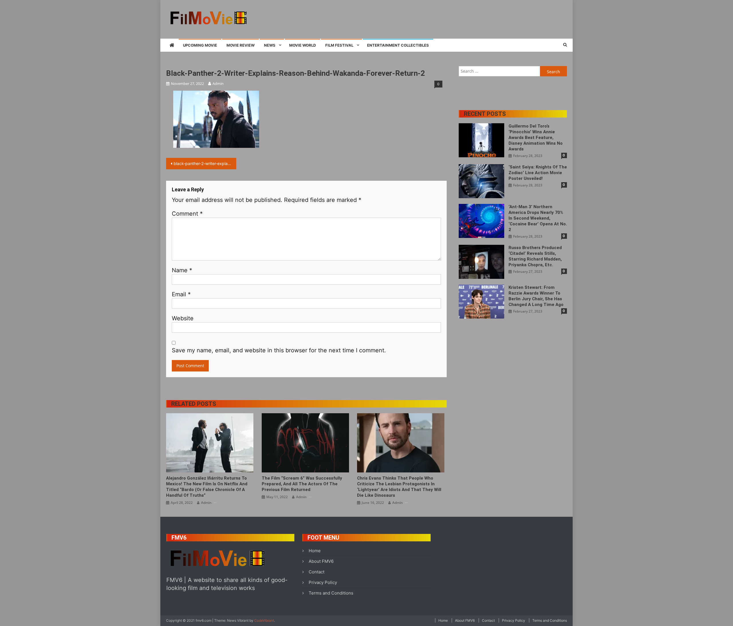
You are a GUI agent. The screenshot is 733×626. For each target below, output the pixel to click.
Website (183, 318)
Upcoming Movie (200, 45)
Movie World (302, 45)
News (269, 45)
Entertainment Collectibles (398, 45)
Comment (187, 213)
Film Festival (339, 45)
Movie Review (240, 45)
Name (182, 270)
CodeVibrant (264, 620)
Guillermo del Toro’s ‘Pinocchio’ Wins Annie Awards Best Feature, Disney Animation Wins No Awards (536, 138)
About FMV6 (321, 561)
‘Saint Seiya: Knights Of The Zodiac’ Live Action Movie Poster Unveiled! (538, 172)
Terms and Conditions (331, 593)
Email (181, 294)
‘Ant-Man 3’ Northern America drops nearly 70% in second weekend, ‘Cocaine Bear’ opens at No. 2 (538, 218)
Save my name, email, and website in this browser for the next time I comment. (279, 350)
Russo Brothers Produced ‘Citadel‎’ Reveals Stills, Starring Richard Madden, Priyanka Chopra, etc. (535, 256)
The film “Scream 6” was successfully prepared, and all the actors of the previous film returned (302, 484)
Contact (316, 572)
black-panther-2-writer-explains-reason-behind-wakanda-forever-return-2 (205, 163)
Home (315, 550)
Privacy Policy (323, 582)
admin (218, 83)
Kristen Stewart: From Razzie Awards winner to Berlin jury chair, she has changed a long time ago (536, 296)
